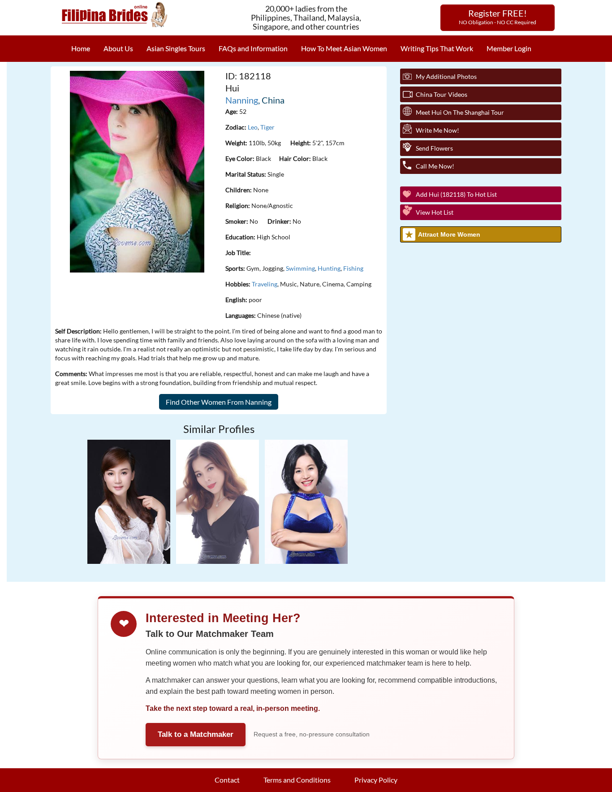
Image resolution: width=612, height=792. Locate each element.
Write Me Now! (437, 130)
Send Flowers (434, 148)
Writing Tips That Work (437, 48)
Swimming (300, 268)
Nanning (241, 100)
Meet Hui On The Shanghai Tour (460, 112)
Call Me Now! (435, 166)
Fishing (353, 268)
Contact (227, 779)
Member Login (509, 48)
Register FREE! (497, 17)
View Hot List (434, 212)
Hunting (329, 268)
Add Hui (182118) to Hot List (456, 194)
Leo (253, 127)
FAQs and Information (253, 48)
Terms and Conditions (297, 779)
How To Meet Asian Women (344, 48)
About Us (118, 48)
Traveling (264, 284)
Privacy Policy (375, 779)
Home (80, 48)
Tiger (267, 127)
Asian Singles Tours (176, 48)
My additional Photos (446, 76)
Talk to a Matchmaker (195, 734)
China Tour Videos (441, 94)
